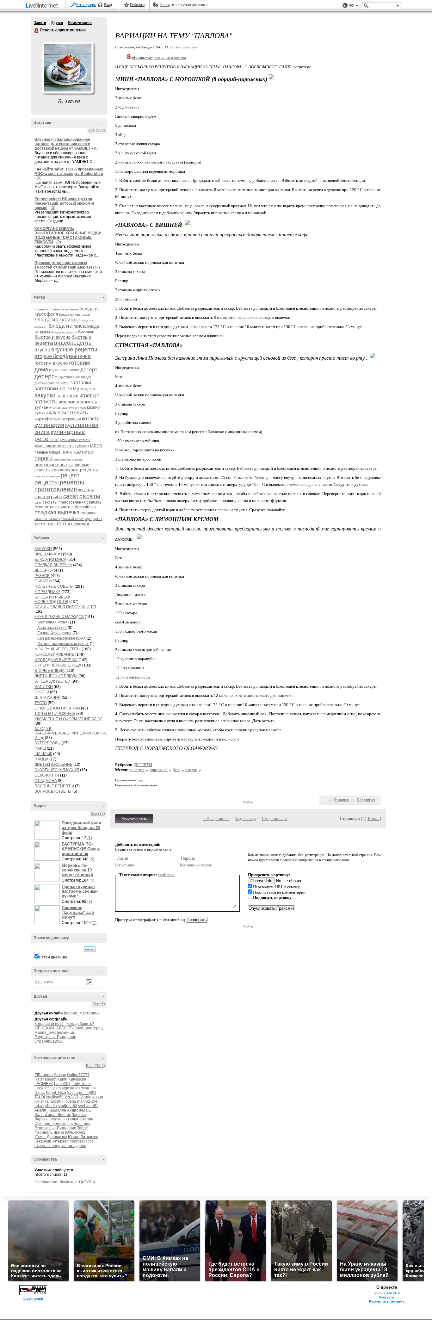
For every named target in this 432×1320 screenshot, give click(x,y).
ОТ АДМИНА (45, 780)
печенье (71, 452)
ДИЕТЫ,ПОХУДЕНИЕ (53, 764)
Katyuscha (77, 1079)
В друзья (72, 101)
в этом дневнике (53, 957)
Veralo (85, 1097)
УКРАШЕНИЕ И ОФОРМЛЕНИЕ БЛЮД (68, 719)
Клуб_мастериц (89, 1028)
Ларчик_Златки (48, 1119)
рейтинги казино (47, 476)
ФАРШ (40, 748)
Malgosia (66, 1088)
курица (82, 445)
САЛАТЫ (42, 581)
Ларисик (78, 1114)
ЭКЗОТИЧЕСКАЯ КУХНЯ (56, 770)
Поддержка (345, 5)
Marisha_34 (85, 1088)
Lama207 (62, 1083)
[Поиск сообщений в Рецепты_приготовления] (90, 949)
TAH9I (39, 1097)
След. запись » (274, 818)
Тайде (82, 1128)
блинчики (41, 309)
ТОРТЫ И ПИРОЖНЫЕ (54, 713)
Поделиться (366, 800)
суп (88, 518)
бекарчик (42, 1141)
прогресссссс (81, 1141)
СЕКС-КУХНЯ (46, 775)
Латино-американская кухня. (63, 643)
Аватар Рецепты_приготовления (67, 67)
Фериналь (43, 1132)
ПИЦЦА (41, 759)
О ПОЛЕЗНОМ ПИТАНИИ (57, 708)
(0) (96, 148)
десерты (46, 376)
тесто (39, 524)
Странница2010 (49, 1041)
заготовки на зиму (56, 389)
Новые (374, 818)
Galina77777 (78, 1075)
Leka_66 (42, 1088)
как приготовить (68, 413)
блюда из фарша (64, 332)
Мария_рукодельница (54, 1032)
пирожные (75, 459)
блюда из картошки (74, 314)
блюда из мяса (67, 326)
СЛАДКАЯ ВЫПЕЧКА (53, 565)
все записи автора (170, 57)
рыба (56, 496)
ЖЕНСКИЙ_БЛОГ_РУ (54, 1028)
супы (97, 518)
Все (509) (96, 130)
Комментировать (134, 819)
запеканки (67, 395)
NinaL (39, 1092)
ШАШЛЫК (43, 754)
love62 (70, 1101)
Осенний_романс (50, 1123)
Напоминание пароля (195, 865)
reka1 (39, 1106)
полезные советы (53, 464)
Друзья (57, 23)
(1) (89, 838)
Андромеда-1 (79, 1110)
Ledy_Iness (81, 1083)
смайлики (166, 874)
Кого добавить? (80, 1023)
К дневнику (245, 818)
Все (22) (97, 813)
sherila (51, 1106)
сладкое (88, 513)
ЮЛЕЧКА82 (75, 1132)
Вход (108, 5)
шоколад (80, 523)
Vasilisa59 (55, 1097)
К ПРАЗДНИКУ (47, 592)
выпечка (80, 356)
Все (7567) (95, 1065)
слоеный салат (72, 519)
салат (70, 496)
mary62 (83, 1101)
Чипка (58, 1132)
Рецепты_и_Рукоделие (55, 1037)
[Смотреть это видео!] (48, 830)
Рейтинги (137, 5)
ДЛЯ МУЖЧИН (47, 697)
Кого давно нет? (49, 1023)
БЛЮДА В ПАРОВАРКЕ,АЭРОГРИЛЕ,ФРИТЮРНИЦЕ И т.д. (72, 733)
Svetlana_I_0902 (81, 1092)
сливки (191, 769)
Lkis (54, 1088)
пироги (43, 458)
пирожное (159, 769)
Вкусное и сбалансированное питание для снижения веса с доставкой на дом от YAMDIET (62, 144)
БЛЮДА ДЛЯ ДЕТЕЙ (52, 681)
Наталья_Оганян (78, 1119)
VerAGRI (72, 1097)
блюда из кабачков (64, 309)
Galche (60, 1075)
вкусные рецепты (74, 349)
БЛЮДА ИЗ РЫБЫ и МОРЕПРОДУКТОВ (52, 599)
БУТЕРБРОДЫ (47, 743)
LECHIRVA (43, 1083)
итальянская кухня (63, 407)
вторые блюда (51, 356)
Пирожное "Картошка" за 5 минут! (78, 912)
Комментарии (80, 23)
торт (50, 523)
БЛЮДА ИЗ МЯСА (50, 559)
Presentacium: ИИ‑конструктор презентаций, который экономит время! (64, 203)
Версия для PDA (386, 1293)
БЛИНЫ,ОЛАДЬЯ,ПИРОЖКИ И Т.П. (65, 607)
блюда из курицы (55, 320)
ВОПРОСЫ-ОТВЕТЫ (52, 791)
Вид (353, 6)
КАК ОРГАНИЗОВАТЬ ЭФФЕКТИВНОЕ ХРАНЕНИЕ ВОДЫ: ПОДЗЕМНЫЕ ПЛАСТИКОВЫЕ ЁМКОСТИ (67, 235)
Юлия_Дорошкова (50, 1137)
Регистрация (86, 5)
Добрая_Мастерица (82, 1013)
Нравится (341, 800)
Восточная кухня (52, 622)
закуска (87, 389)
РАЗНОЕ (42, 575)
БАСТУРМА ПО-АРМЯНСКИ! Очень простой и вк (81, 849)
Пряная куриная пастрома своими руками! (80, 891)
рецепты (46, 482)
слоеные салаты (47, 519)
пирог (88, 452)
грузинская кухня (64, 370)
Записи (40, 23)
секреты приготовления (64, 502)
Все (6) (99, 1004)
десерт (88, 370)
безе (176, 769)
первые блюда (47, 452)
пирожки (59, 459)
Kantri (62, 1079)
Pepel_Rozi (56, 1092)
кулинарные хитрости (54, 446)
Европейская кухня (54, 633)
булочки (86, 331)
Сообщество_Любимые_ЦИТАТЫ (64, 1182)
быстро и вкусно (52, 337)
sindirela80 (67, 1106)
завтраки (80, 382)
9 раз (140, 780)
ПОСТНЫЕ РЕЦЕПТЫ (54, 786)
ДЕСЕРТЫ (43, 570)
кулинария (49, 425)
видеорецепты (73, 343)
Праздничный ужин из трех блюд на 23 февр (81, 828)
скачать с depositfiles (75, 507)
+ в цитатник (186, 47)
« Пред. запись (216, 818)
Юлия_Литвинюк (83, 1137)
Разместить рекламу (386, 1301)
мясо (96, 446)
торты (63, 523)
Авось (165, 5)
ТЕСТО (40, 703)
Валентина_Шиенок (52, 1114)
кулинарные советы (75, 440)
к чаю (82, 407)
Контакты (386, 1297)
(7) (94, 922)
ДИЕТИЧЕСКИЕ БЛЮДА (55, 676)
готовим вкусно (51, 363)
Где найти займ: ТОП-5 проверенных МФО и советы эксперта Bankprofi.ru (68, 171)
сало (38, 502)
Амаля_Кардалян (50, 1110)
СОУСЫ (41, 692)
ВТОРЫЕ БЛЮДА (49, 670)
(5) (91, 859)
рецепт (70, 475)
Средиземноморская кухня (61, 638)
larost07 (57, 1101)
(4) (91, 880)
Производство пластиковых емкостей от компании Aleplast (63, 265)
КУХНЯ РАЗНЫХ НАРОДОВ (59, 617)
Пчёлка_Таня (78, 1123)
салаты (89, 496)
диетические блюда (75, 377)
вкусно (42, 349)
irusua (97, 1097)
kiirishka (41, 1101)
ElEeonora (43, 1075)
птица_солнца (47, 1145)
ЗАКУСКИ (43, 549)
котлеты (91, 418)
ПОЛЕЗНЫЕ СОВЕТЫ (54, 586)
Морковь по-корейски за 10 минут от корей (77, 870)
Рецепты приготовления (36, 30)
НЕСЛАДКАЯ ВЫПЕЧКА (55, 660)
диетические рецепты (51, 383)
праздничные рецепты (74, 469)
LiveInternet (43, 6)
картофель (45, 418)
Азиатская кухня (52, 627)
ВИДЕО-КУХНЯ (48, 554)
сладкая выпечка (57, 512)
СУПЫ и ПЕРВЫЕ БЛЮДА (57, 665)
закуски (45, 395)
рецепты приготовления (59, 486)
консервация (69, 419)
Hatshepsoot (45, 1079)
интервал (60, 1141)
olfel (94, 1101)
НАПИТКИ (43, 687)
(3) (89, 901)
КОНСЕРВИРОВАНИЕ (54, 654)
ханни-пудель (73, 1145)
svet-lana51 (88, 1106)
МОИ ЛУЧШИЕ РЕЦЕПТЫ (57, 649)
